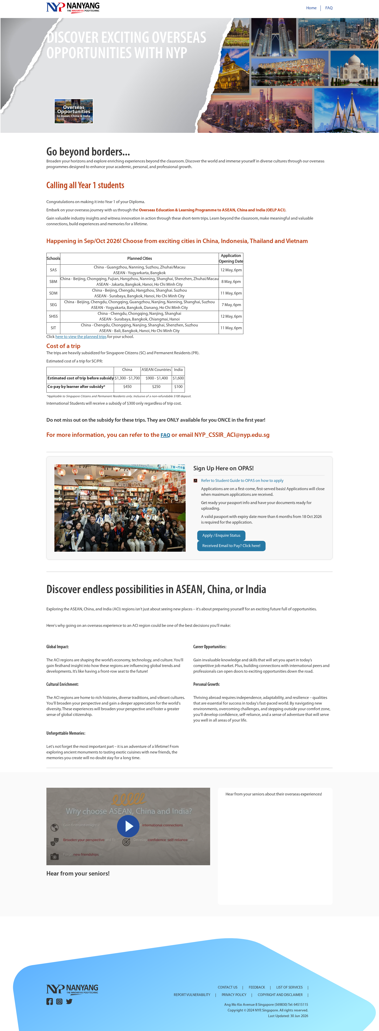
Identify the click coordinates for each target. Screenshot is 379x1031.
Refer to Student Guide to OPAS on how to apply (242, 481)
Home (311, 8)
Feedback (257, 988)
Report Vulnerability (192, 995)
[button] (189, 76)
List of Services (289, 988)
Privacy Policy (234, 995)
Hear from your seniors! (78, 874)
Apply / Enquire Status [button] (221, 536)
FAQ (329, 8)
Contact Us (227, 988)
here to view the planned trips (80, 337)
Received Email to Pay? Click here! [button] (231, 546)
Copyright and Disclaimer (280, 995)
